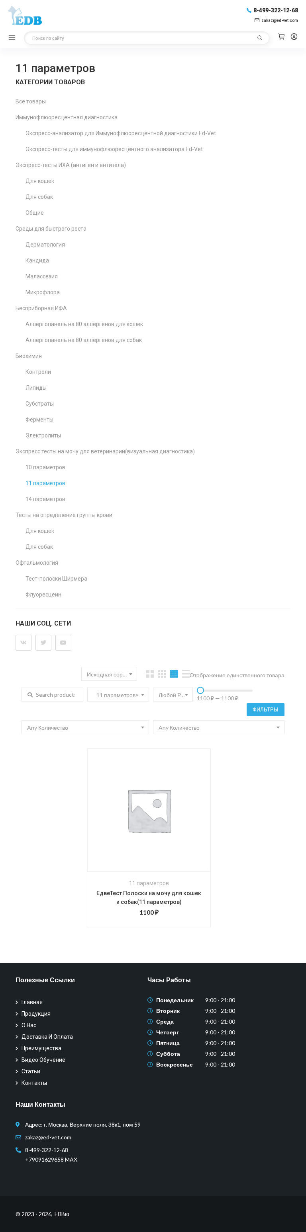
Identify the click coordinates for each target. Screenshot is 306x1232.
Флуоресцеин (43, 594)
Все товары (31, 101)
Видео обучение (43, 1060)
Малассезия (42, 276)
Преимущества (41, 1048)
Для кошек (40, 181)
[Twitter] (43, 643)
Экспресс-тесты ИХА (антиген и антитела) (71, 165)
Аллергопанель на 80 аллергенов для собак (84, 340)
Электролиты (43, 435)
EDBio (62, 1214)
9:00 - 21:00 (220, 1000)
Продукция (36, 1013)
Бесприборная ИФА (41, 308)
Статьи (31, 1071)
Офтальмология (37, 563)
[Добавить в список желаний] (159, 823)
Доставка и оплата (47, 1037)
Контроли (38, 372)
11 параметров (45, 483)
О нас (29, 1025)
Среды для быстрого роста (51, 228)
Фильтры (266, 709)
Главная (32, 1002)
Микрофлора (43, 292)
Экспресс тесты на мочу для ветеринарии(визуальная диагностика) (105, 451)
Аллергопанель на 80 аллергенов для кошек (84, 324)
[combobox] (109, 674)
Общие (35, 213)
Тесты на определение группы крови (64, 515)
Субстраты (40, 403)
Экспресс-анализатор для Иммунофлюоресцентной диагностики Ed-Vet (121, 133)
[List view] (186, 674)
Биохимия (29, 356)
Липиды (36, 388)
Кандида (37, 260)
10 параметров (45, 467)
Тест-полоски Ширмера (56, 578)
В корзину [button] (138, 823)
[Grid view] (150, 674)
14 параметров (45, 499)
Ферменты (39, 419)
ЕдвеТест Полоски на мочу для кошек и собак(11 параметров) (148, 897)
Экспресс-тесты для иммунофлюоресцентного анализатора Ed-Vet (114, 149)
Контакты (34, 1083)
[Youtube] (63, 643)
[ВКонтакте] (23, 643)
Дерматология (45, 244)
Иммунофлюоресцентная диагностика (67, 117)
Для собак (39, 197)
